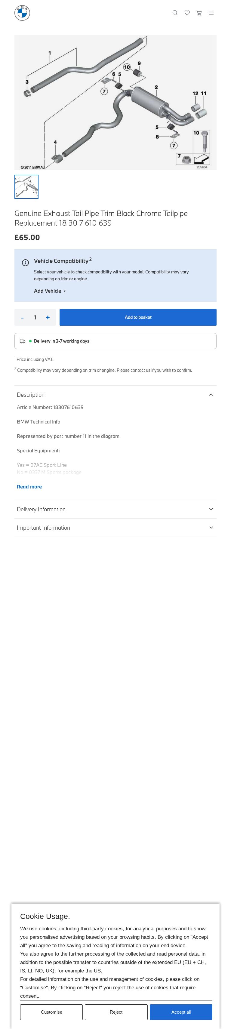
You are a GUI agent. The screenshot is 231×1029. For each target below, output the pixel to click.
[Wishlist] (187, 13)
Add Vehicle (47, 291)
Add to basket (138, 317)
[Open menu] (211, 13)
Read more (29, 486)
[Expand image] (115, 102)
